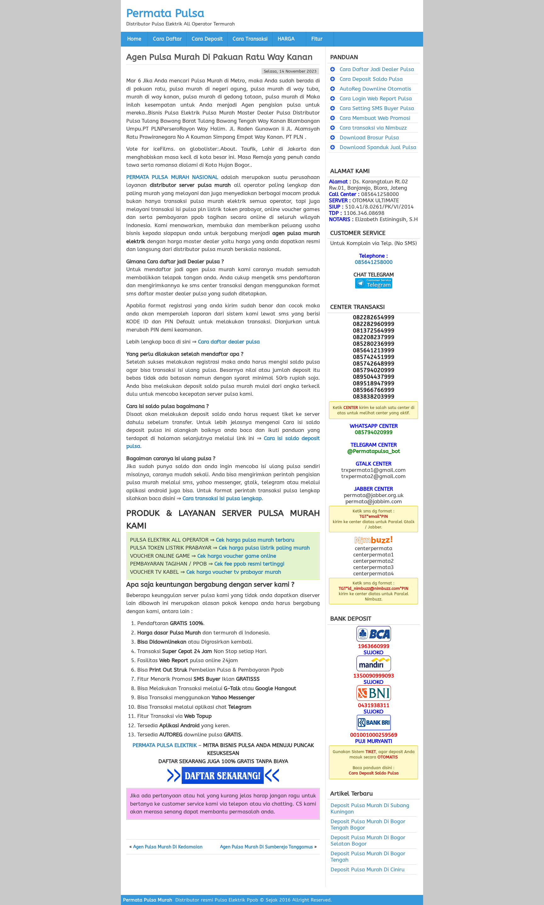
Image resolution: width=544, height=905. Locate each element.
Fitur (316, 39)
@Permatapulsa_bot (373, 451)
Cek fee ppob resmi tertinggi (249, 564)
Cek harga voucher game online (236, 556)
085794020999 (374, 432)
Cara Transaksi (250, 39)
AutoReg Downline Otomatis (375, 89)
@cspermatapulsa (373, 293)
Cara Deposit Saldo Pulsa (371, 79)
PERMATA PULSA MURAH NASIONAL (172, 177)
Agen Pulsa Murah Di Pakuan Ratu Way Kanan (219, 57)
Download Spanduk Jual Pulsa (378, 147)
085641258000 (374, 262)
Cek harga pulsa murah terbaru (255, 540)
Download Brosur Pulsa (369, 137)
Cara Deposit (207, 39)
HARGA (286, 39)
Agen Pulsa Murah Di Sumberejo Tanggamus (266, 847)
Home (134, 39)
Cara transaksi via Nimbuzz (373, 128)
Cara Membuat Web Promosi (375, 118)
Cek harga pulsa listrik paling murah (264, 548)
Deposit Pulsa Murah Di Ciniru (368, 869)
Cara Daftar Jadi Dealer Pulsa (377, 69)
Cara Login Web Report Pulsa (376, 98)
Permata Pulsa (165, 13)
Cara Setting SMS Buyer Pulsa (377, 108)
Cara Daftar (167, 39)
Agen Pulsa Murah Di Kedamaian (167, 847)
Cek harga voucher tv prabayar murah (233, 572)
